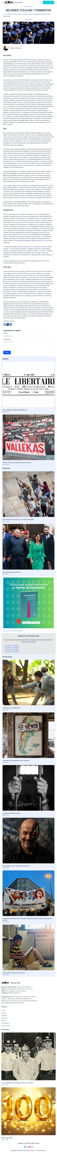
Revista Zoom (15, 983)
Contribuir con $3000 (12, 647)
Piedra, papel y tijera (7, 1137)
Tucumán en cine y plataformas (11, 708)
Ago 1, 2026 (6, 922)
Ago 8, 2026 (6, 574)
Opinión (6, 359)
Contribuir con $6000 (12, 649)
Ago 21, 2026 (4, 1139)
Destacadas (7, 657)
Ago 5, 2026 (6, 815)
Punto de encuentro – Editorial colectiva (12, 630)
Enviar (7, 352)
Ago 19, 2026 (6, 411)
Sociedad (30, 6)
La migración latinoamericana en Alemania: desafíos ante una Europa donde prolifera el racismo (27, 919)
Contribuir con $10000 (12, 651)
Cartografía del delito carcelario (11, 813)
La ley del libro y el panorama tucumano (14, 973)
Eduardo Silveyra (15, 48)
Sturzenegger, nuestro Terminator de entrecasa (16, 866)
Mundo (7, 468)
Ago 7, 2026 (6, 709)
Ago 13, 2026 (6, 521)
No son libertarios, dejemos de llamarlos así (15, 410)
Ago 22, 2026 (4, 1084)
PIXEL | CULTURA (48, 2)
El (3, 468)
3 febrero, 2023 (28, 19)
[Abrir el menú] (2, 2)
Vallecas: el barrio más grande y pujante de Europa (17, 462)
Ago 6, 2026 (6, 762)
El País (25, 6)
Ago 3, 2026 (6, 867)
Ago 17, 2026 (6, 464)
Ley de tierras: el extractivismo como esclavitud (16, 760)
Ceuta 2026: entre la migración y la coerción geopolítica (18, 519)
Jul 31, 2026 (6, 974)
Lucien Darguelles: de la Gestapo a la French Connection (17, 1083)
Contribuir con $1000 (12, 645)
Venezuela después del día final (11, 572)
